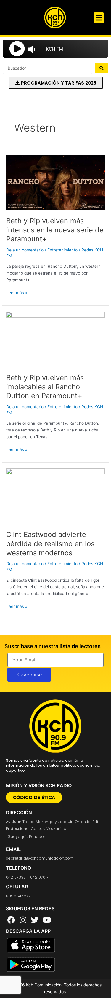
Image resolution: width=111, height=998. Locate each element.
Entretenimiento (62, 250)
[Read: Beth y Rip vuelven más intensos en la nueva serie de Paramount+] (55, 182)
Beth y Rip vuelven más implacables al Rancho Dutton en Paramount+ (45, 386)
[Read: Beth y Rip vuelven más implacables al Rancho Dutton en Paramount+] (55, 339)
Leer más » (16, 292)
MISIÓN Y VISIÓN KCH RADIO (39, 785)
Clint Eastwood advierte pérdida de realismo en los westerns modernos (50, 543)
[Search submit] (101, 68)
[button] (99, 17)
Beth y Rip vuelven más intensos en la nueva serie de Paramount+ (55, 229)
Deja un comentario (25, 250)
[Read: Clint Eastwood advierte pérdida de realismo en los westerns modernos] (55, 496)
